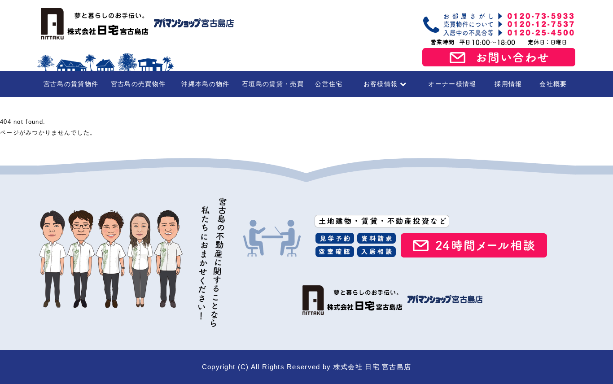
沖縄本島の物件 (205, 83)
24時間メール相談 (474, 245)
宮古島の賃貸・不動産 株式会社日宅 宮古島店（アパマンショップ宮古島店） (136, 23)
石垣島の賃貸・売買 (273, 83)
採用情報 (508, 83)
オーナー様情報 (452, 83)
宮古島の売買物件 (138, 83)
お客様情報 (380, 83)
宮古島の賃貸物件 (71, 83)
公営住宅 (328, 83)
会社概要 (553, 83)
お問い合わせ (499, 57)
